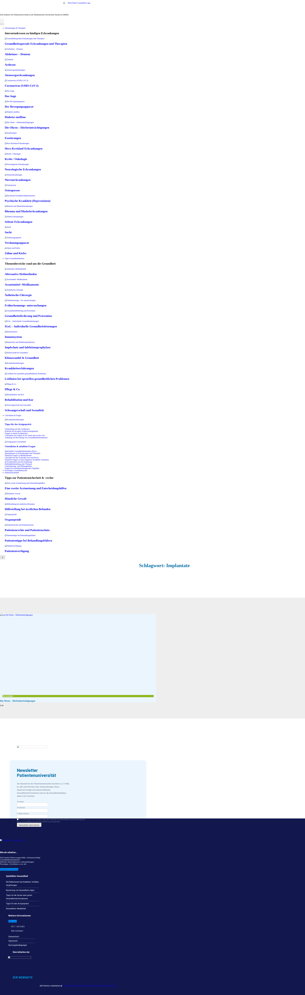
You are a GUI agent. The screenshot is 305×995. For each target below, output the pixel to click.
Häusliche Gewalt (15, 498)
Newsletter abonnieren (29, 825)
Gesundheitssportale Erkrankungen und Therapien (36, 43)
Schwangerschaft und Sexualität (24, 410)
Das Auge (10, 96)
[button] (2, 21)
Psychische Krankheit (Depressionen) (27, 200)
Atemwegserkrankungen (20, 75)
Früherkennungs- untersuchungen (25, 305)
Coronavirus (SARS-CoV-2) (21, 85)
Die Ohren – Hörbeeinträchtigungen (27, 127)
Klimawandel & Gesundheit (22, 357)
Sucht (8, 232)
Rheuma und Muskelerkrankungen (26, 211)
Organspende (13, 519)
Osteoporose (12, 190)
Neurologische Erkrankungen (23, 169)
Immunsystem (13, 336)
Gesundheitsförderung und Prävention (28, 315)
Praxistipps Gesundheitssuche (16, 470)
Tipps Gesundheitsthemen (14, 258)
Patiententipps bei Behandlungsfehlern (28, 540)
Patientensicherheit (12, 473)
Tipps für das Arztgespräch (18, 424)
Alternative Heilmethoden (21, 274)
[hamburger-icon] (2, 24)
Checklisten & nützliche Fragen (20, 446)
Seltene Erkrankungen (18, 221)
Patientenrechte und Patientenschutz (27, 530)
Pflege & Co (12, 389)
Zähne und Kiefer (16, 253)
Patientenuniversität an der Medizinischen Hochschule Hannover (89, 986)
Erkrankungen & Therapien (15, 28)
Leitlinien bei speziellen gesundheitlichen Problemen (37, 378)
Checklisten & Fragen (13, 415)
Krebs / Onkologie (16, 159)
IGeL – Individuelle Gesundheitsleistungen (31, 326)
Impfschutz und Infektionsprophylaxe (28, 347)
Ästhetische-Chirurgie (18, 295)
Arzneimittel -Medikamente (22, 284)
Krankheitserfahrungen (19, 368)
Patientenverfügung (17, 551)
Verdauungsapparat (17, 242)
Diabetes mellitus (15, 117)
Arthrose (10, 64)
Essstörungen (13, 138)
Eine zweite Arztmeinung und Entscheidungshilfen (35, 488)
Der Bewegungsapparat (19, 106)
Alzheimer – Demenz (17, 54)
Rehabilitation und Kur (19, 399)
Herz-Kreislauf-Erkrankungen (23, 148)
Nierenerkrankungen (17, 179)
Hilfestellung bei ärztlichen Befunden (27, 509)
